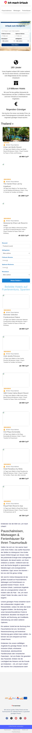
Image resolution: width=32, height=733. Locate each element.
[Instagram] (20, 718)
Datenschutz (17, 729)
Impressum (8, 729)
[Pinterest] (25, 718)
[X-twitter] (11, 718)
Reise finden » (15, 44)
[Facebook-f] (7, 718)
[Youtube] (16, 718)
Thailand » (7, 123)
